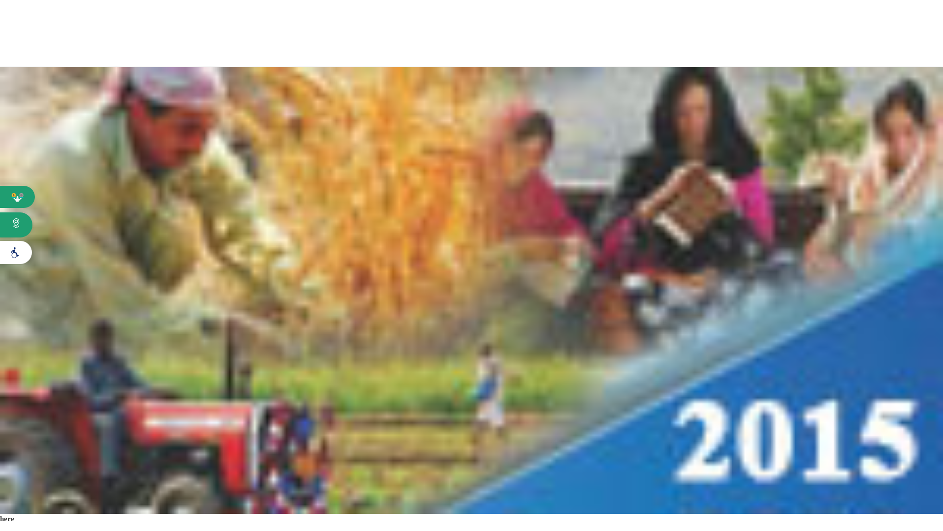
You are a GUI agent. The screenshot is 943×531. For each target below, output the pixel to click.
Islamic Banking (845, 17)
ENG (597, 17)
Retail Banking (553, 48)
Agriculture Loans (427, 48)
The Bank (179, 48)
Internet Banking (907, 17)
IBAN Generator (642, 17)
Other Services (798, 48)
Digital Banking (675, 48)
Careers (687, 17)
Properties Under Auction (771, 17)
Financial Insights (296, 48)
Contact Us (913, 48)
